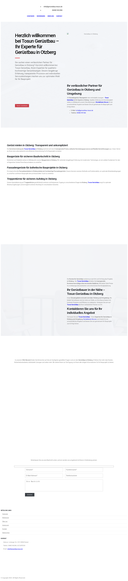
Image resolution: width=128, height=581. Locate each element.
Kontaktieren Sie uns (102, 102)
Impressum (5, 525)
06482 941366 (81, 113)
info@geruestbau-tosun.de (84, 110)
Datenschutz (6, 532)
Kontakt (59, 16)
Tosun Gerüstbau (29, 149)
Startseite (30, 16)
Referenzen (41, 16)
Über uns (51, 16)
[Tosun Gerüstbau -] (13, 10)
